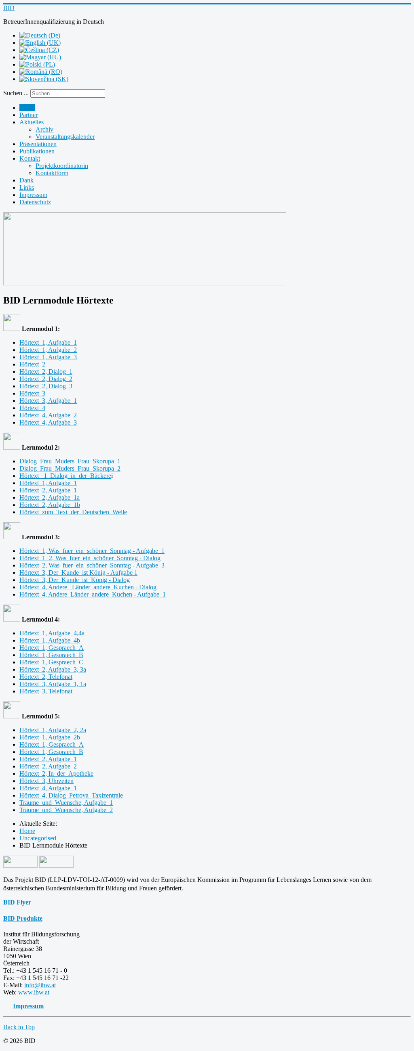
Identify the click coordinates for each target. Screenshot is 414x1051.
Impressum (33, 194)
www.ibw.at (33, 992)
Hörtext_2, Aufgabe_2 (48, 766)
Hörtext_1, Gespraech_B (51, 654)
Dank (26, 180)
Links (26, 187)
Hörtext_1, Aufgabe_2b (49, 737)
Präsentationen (38, 143)
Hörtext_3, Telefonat (45, 691)
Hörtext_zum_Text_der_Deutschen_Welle (73, 512)
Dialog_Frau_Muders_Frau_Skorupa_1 (69, 461)
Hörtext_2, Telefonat (45, 676)
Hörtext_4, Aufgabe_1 (48, 788)
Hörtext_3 (32, 393)
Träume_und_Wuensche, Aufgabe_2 (66, 809)
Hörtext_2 (32, 364)
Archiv (44, 129)
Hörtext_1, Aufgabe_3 (48, 357)
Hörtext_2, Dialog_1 (45, 371)
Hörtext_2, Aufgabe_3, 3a (52, 669)
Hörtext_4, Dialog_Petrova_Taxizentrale (71, 795)
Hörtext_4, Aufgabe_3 (48, 422)
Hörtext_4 (32, 407)
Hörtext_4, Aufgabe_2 (48, 415)
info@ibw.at (40, 985)
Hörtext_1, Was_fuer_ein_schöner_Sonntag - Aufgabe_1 (92, 550)
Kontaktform (52, 173)
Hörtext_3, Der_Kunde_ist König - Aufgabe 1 (78, 572)
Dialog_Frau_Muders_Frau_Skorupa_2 (69, 468)
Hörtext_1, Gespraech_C (51, 662)
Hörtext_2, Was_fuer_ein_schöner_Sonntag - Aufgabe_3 (92, 565)
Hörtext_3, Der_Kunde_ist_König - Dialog (74, 579)
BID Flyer (17, 902)
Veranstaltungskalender (65, 136)
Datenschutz (35, 202)
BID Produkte (22, 918)
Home (27, 107)
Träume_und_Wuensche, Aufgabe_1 (66, 802)
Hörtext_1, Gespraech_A (51, 647)
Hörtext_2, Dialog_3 (45, 386)
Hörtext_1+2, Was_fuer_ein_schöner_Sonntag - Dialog (90, 558)
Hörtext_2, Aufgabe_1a (49, 497)
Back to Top (19, 1027)
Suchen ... (16, 93)
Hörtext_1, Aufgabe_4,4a (51, 633)
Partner (28, 114)
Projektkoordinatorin (62, 165)
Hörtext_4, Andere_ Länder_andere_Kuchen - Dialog (87, 587)
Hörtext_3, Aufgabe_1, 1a (52, 683)
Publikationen (37, 151)
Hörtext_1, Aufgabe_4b (49, 640)
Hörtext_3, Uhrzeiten (46, 780)
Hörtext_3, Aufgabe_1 (48, 400)
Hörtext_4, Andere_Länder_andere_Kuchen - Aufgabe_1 (92, 594)
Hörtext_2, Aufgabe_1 (48, 490)
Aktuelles (31, 122)
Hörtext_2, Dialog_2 (45, 378)
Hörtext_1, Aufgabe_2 (48, 349)
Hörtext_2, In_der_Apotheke (56, 773)
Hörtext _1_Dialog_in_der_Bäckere (65, 475)
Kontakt (29, 158)
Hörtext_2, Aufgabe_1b (49, 504)
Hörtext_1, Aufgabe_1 (48, 342)
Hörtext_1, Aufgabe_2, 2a (52, 729)
